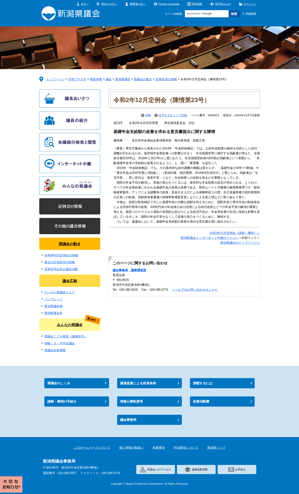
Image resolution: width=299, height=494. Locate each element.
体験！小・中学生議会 (59, 343)
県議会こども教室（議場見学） (65, 336)
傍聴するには (203, 383)
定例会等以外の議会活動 (61, 269)
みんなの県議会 (70, 325)
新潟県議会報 (53, 306)
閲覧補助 (197, 3)
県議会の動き (143, 79)
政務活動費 (201, 401)
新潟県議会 (122, 79)
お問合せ (240, 469)
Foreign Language (168, 3)
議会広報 (69, 281)
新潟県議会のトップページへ (240, 242)
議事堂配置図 (200, 469)
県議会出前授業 (55, 350)
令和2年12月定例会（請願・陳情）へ (234, 233)
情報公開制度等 (131, 401)
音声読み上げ (223, 3)
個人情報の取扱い (131, 447)
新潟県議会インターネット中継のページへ (210, 237)
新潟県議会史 (53, 313)
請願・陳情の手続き (62, 401)
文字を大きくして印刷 (173, 115)
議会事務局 (128, 419)
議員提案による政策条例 (138, 383)
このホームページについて (92, 447)
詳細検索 (251, 13)
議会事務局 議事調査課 (129, 270)
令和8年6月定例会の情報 (61, 255)
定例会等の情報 (166, 79)
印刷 (148, 115)
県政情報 (96, 79)
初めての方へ (109, 3)
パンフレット (53, 299)
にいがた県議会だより (59, 292)
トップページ (55, 79)
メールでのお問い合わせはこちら (195, 289)
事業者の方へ (138, 3)
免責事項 (159, 447)
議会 (109, 79)
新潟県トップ (216, 447)
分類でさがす (77, 79)
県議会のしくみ (58, 383)
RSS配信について (186, 447)
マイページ (249, 3)
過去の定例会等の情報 (59, 262)
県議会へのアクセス (159, 469)
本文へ (85, 3)
